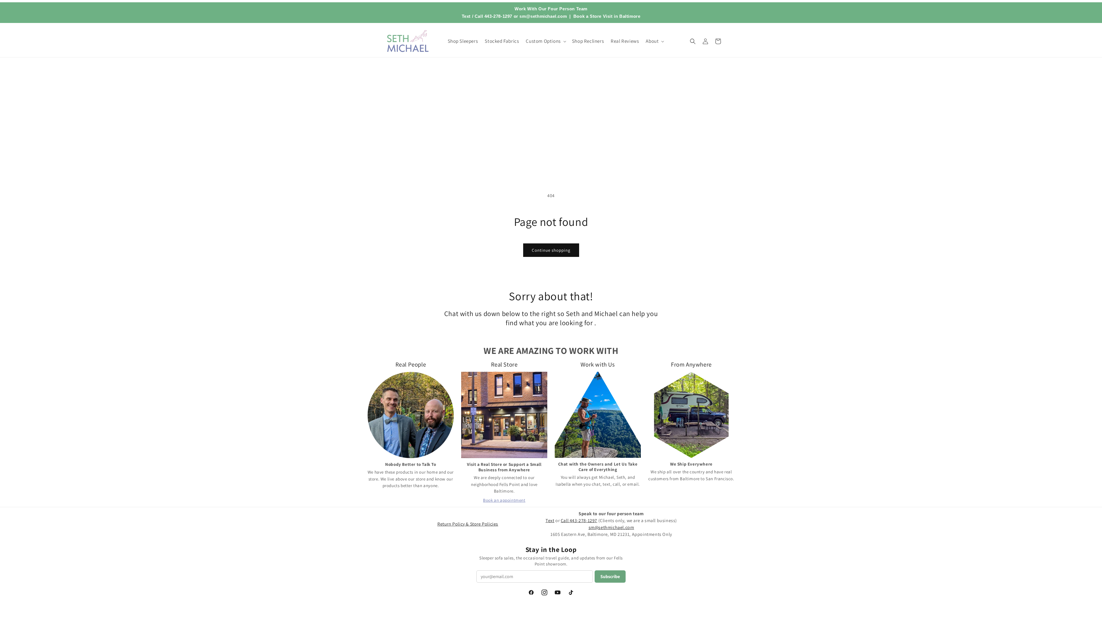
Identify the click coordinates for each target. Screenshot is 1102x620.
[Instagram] (544, 592)
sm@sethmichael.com (611, 527)
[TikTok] (570, 592)
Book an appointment (504, 500)
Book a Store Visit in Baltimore (607, 16)
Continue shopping (551, 250)
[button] (545, 41)
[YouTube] (557, 592)
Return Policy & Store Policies (467, 524)
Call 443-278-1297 (493, 16)
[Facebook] (531, 592)
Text (466, 16)
